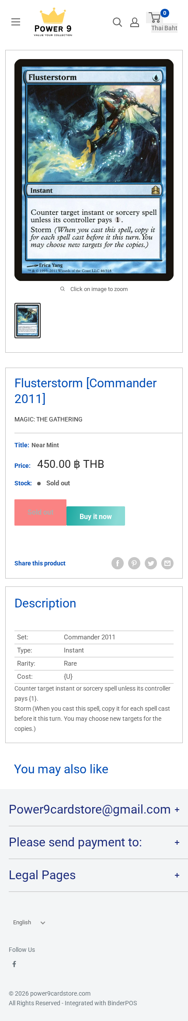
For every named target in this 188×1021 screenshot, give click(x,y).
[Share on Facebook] (117, 563)
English (22, 922)
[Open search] (117, 22)
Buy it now (96, 516)
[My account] (134, 22)
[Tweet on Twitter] (151, 563)
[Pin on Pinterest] (134, 563)
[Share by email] (167, 563)
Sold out (40, 512)
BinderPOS (122, 1003)
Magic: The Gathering (48, 419)
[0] (154, 17)
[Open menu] (16, 22)
